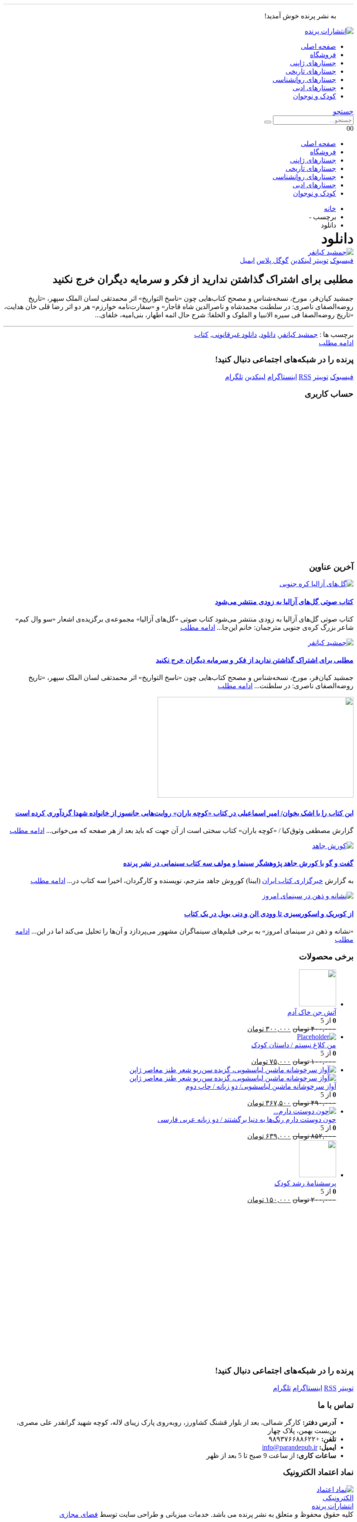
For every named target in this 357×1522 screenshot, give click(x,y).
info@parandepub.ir (289, 1447)
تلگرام (234, 376)
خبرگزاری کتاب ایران (292, 880)
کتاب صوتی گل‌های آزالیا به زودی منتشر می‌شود (284, 601)
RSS (305, 376)
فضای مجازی (78, 1514)
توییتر (320, 260)
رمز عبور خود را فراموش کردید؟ (178, 544)
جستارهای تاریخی (311, 71)
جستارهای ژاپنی (313, 63)
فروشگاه (323, 54)
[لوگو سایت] (329, 31)
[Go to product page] (169, 988)
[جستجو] (267, 122)
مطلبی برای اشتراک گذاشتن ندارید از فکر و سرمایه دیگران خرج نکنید (255, 660)
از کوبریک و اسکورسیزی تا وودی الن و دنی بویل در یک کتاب (269, 913)
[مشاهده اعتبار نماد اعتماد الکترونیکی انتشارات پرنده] (326, 1506)
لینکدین (300, 260)
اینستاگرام (282, 376)
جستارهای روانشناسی (304, 79)
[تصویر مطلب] (178, 252)
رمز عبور (264, 455)
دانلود (268, 334)
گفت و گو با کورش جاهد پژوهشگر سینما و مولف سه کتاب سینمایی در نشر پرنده (238, 863)
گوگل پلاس (272, 260)
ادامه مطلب (336, 343)
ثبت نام (128, 518)
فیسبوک (342, 260)
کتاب (201, 334)
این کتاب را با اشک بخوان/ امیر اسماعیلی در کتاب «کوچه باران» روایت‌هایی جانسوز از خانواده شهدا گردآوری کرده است (184, 813)
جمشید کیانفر (298, 334)
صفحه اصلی (318, 46)
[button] (343, 111)
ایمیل (247, 260)
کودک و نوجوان (314, 96)
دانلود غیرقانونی (234, 334)
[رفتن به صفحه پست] (317, 584)
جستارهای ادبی (314, 88)
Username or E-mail (247, 418)
